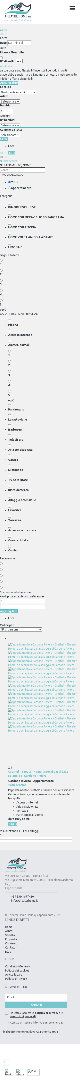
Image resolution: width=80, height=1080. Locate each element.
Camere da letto (11, 129)
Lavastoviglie (17, 419)
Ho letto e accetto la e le (36, 1014)
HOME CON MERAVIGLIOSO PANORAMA (36, 217)
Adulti (4, 96)
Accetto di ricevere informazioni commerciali (36, 1022)
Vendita (10, 935)
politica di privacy (46, 1012)
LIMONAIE (15, 247)
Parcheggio (16, 409)
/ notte (25, 819)
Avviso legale (13, 974)
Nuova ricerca (8, 161)
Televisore (15, 439)
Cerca (3, 29)
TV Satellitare (18, 480)
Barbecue (15, 429)
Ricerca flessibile (12, 52)
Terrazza (14, 520)
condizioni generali (23, 1016)
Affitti (9, 931)
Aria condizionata (20, 449)
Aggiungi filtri (8, 611)
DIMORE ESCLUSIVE (22, 207)
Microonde (15, 469)
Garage (13, 459)
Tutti (14, 182)
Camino (13, 550)
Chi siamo (11, 943)
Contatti (10, 947)
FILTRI (3, 34)
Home (9, 927)
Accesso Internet (20, 335)
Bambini (5, 105)
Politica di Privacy (16, 978)
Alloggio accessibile (22, 500)
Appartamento (21, 188)
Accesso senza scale (22, 530)
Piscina (13, 324)
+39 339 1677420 (22, 896)
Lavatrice (14, 510)
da (10, 819)
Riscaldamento (18, 490)
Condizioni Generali (17, 966)
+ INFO (12, 824)
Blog (8, 951)
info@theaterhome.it (24, 900)
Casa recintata (18, 540)
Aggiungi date (9, 82)
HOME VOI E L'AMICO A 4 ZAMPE (31, 237)
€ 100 (15, 819)
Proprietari (11, 939)
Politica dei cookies (17, 970)
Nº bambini (7, 120)
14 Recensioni (17, 785)
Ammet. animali (19, 345)
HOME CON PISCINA (22, 227)
